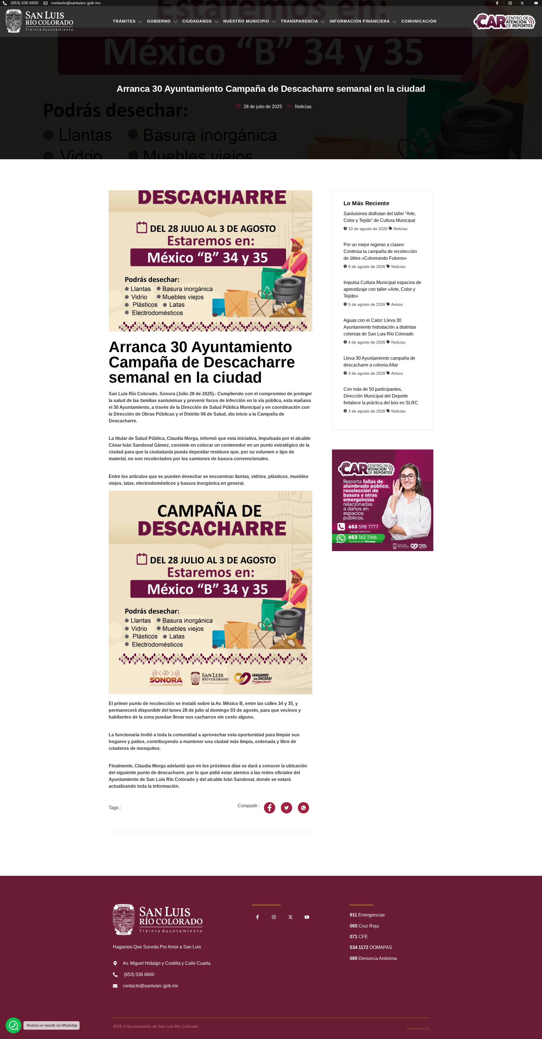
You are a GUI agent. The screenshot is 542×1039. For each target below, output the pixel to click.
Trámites (124, 21)
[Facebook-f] (257, 917)
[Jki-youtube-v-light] (306, 917)
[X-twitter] (290, 917)
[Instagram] (273, 917)
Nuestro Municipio (246, 21)
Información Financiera (360, 21)
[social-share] (269, 807)
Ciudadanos (197, 21)
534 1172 (359, 947)
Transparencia (299, 21)
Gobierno (159, 21)
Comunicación (418, 21)
